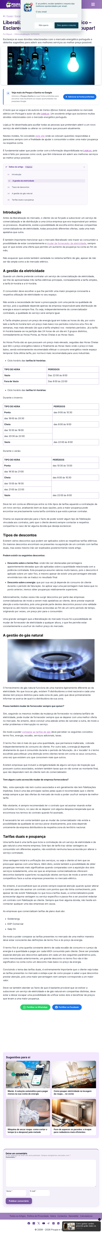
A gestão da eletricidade (23, 181)
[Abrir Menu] (93, 4)
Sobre (53, 1216)
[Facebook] (28, 1223)
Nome (9, 1191)
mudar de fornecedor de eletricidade (66, 243)
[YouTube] (43, 1223)
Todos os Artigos (18, 1216)
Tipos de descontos (20, 187)
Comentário (11, 1157)
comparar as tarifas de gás (36, 732)
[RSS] (58, 1223)
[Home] (4, 16)
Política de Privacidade (38, 1216)
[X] (38, 1223)
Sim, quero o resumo (66, 25)
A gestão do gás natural (22, 193)
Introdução (16, 174)
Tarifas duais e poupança (23, 200)
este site (40, 136)
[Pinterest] (53, 1223)
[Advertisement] (51, 1031)
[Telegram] (48, 1223)
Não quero (43, 25)
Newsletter (74, 1216)
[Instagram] (33, 1223)
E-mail (33, 1191)
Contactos (62, 1216)
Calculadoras (86, 1216)
